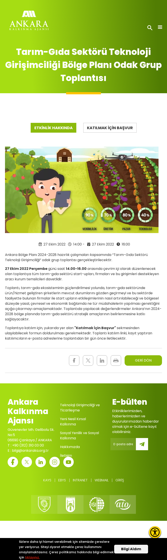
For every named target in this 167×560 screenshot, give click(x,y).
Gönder (145, 446)
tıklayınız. (32, 557)
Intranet (80, 480)
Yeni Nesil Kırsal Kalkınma (73, 421)
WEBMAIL (102, 480)
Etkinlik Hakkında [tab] (53, 127)
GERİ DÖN (143, 360)
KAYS (47, 480)
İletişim (66, 455)
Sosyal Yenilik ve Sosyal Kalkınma (79, 435)
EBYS (62, 480)
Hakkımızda (70, 446)
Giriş (119, 480)
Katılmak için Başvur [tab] (110, 127)
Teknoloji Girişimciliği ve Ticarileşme (80, 408)
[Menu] (160, 27)
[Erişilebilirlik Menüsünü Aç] (155, 532)
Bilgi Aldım (131, 549)
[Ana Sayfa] (29, 22)
